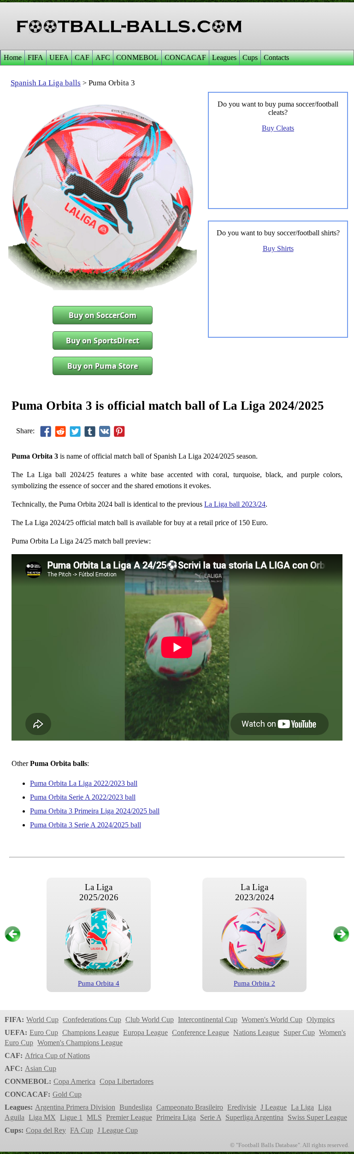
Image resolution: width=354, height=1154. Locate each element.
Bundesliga (135, 1107)
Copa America (74, 1081)
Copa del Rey (46, 1130)
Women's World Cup (272, 1019)
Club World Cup (149, 1019)
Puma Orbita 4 (98, 983)
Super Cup (299, 1032)
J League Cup (117, 1130)
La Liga (302, 1107)
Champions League (90, 1032)
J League (273, 1107)
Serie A (210, 1117)
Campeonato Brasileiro (189, 1107)
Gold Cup (67, 1094)
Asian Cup (40, 1068)
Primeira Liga (176, 1117)
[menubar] (146, 57)
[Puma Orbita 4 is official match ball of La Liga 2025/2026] (98, 973)
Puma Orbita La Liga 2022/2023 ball (83, 783)
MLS (94, 1117)
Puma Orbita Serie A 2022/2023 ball (83, 797)
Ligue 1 (71, 1117)
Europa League (145, 1032)
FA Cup (81, 1130)
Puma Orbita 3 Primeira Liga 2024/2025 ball (94, 811)
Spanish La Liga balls (46, 82)
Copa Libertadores (126, 1081)
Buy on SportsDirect (102, 340)
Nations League (256, 1032)
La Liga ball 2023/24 (235, 504)
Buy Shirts (278, 248)
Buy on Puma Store (102, 366)
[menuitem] (12, 57)
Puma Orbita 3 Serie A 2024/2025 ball (85, 825)
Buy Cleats (278, 128)
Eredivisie (241, 1107)
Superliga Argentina (254, 1117)
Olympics (321, 1019)
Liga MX (42, 1117)
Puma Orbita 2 (254, 983)
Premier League (129, 1117)
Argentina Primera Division (75, 1107)
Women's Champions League (80, 1042)
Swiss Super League (317, 1117)
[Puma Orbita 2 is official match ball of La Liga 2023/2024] (254, 973)
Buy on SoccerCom (102, 315)
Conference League (200, 1032)
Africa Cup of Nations (57, 1055)
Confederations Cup (92, 1019)
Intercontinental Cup (207, 1019)
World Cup (42, 1019)
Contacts (276, 57)
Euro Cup (44, 1032)
